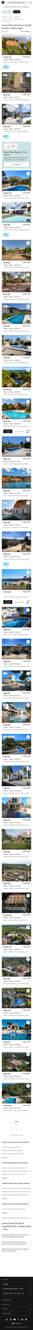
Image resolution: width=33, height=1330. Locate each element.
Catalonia (16, 17)
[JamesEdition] (3, 2)
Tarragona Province (7, 19)
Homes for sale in (11, 1147)
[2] (21, 1129)
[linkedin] (22, 1319)
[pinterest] (26, 1319)
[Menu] (30, 2)
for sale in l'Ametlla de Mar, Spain (14, 1168)
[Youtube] (14, 1319)
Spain (10, 17)
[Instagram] (7, 1319)
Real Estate (5, 17)
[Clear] (26, 2)
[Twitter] (18, 1319)
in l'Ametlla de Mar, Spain (16, 1191)
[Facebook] (10, 1319)
